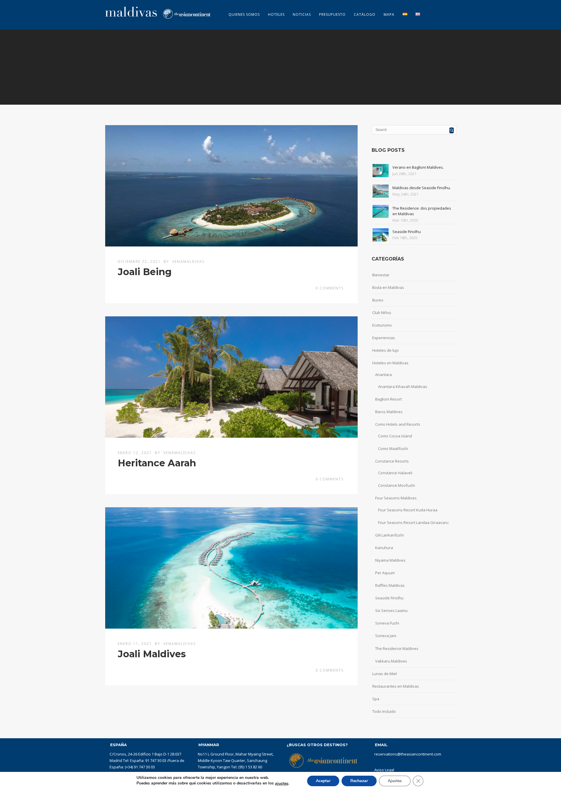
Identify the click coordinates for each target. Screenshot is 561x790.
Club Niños (381, 312)
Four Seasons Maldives (396, 498)
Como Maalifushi (393, 448)
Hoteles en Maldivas (390, 362)
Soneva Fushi (387, 623)
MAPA (389, 14)
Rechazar (359, 781)
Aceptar (323, 781)
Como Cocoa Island (395, 436)
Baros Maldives (389, 411)
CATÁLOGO (364, 14)
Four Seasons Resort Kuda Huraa (407, 510)
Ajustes (395, 781)
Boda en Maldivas (388, 287)
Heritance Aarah (157, 463)
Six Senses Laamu (391, 610)
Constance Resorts (392, 461)
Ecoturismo (382, 325)
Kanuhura (384, 547)
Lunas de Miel (384, 673)
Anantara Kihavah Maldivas (402, 386)
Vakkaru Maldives (391, 661)
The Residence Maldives (396, 648)
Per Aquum (385, 572)
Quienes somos (244, 14)
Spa (375, 698)
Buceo (377, 300)
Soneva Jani (385, 635)
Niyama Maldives (390, 560)
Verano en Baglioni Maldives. (418, 167)
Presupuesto (332, 14)
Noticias (302, 14)
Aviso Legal (384, 769)
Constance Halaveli (395, 472)
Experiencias (383, 337)
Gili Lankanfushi (389, 535)
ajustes (281, 783)
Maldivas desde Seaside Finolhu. (421, 187)
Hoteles (276, 14)
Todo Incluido (384, 711)
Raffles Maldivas (390, 585)
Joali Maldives (152, 654)
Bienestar (380, 274)
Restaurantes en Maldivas (395, 686)
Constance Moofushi (396, 485)
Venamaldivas (188, 261)
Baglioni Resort (388, 399)
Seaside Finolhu (406, 231)
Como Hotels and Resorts (397, 424)
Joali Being (145, 271)
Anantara (383, 374)
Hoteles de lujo (385, 350)
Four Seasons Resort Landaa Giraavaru (413, 522)
